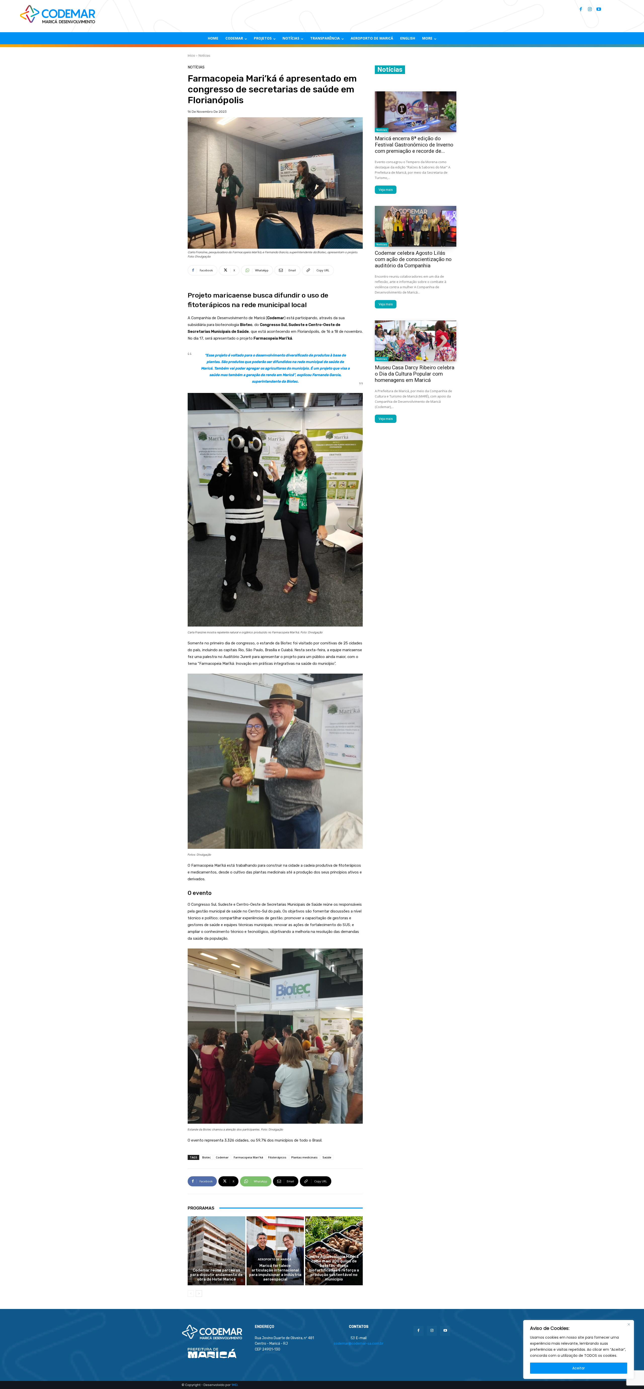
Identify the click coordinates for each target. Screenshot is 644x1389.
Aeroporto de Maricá (274, 1259)
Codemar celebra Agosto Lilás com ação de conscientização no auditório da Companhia (413, 259)
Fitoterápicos (277, 1157)
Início (191, 55)
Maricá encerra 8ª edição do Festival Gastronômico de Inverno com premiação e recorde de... (414, 144)
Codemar (222, 1157)
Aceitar (578, 1368)
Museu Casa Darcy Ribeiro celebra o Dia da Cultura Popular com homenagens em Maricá (414, 373)
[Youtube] (598, 9)
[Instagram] (589, 9)
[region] (578, 1349)
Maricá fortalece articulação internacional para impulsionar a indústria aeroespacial (275, 1272)
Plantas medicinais (304, 1157)
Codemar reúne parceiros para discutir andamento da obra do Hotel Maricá (216, 1275)
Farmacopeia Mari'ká (248, 1157)
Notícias (204, 55)
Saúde (327, 1157)
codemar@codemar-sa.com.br (358, 1343)
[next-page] (199, 1293)
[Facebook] (580, 9)
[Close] (629, 1324)
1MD (234, 1385)
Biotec (206, 1157)
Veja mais (386, 190)
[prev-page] (191, 1293)
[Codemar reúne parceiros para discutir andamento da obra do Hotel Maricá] (216, 1250)
